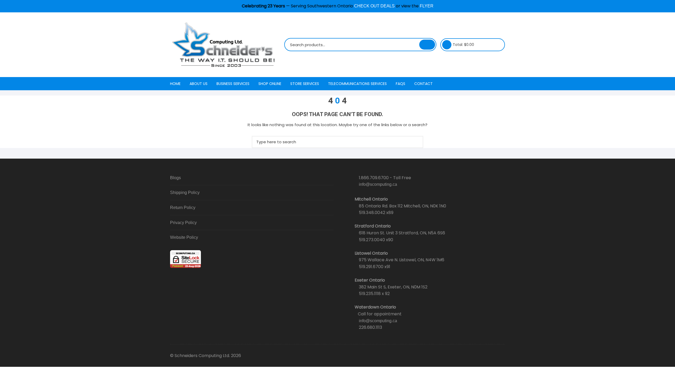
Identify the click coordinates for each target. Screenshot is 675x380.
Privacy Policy (183, 222)
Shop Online (269, 83)
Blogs (175, 177)
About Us (199, 83)
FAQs (400, 83)
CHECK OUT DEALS (374, 6)
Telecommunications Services (357, 83)
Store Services (304, 83)
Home (175, 83)
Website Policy (184, 237)
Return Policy (182, 207)
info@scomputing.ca (378, 184)
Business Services (232, 83)
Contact (423, 83)
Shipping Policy (185, 192)
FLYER (426, 6)
